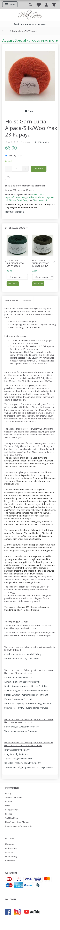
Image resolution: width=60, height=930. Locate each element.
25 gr (15, 155)
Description (11, 300)
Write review (43, 142)
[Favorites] (38, 4)
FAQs (7, 806)
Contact (8, 801)
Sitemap (8, 814)
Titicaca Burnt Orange (19, 200)
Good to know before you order (19, 826)
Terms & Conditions (13, 797)
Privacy (8, 793)
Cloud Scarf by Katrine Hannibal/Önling (22, 654)
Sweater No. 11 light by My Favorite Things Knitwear (29, 767)
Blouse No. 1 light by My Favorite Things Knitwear (27, 703)
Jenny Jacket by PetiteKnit (16, 754)
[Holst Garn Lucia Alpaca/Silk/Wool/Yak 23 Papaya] (30, 76)
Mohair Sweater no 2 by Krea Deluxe (21, 658)
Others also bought (16, 227)
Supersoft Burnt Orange (16, 197)
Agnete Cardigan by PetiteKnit (18, 758)
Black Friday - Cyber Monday (17, 822)
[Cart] (54, 4)
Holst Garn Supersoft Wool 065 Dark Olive (41, 263)
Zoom (30, 111)
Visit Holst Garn (11, 818)
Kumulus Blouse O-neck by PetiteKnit (21, 681)
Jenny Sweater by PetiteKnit (17, 749)
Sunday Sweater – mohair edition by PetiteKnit (26, 694)
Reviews (26, 300)
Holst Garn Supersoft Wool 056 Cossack (16, 263)
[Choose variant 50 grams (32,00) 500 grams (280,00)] (17, 277)
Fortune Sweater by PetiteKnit (18, 699)
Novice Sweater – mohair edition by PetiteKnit (26, 686)
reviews (25, 142)
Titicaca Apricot (39, 200)
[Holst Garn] (30, 15)
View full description (14, 211)
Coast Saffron (38, 194)
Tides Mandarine (37, 197)
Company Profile (12, 810)
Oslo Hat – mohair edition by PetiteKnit (22, 763)
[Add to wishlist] (8, 177)
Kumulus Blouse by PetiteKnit (18, 677)
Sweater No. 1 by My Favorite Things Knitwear (26, 707)
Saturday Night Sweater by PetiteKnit (21, 726)
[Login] (46, 4)
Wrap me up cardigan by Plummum (21, 731)
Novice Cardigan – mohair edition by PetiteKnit (26, 690)
